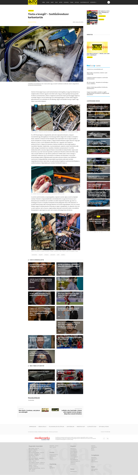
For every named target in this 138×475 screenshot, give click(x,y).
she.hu (92, 450)
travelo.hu (72, 458)
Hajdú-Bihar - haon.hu (34, 459)
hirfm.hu (93, 470)
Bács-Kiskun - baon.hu (34, 448)
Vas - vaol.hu (32, 470)
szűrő (58, 254)
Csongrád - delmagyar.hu (34, 454)
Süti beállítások (104, 426)
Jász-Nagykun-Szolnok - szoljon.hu (37, 462)
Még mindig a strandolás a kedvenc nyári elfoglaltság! (97, 73)
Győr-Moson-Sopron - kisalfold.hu (36, 458)
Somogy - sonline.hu (33, 466)
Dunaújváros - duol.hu (34, 455)
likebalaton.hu (73, 454)
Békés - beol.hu (32, 451)
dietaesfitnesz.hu (74, 459)
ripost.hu (93, 445)
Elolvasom (90, 57)
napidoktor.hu (73, 455)
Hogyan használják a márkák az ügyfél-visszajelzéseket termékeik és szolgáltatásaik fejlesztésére (98, 93)
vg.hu (51, 466)
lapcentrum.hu (94, 461)
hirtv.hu (51, 457)
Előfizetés (92, 2)
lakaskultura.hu (73, 451)
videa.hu (93, 460)
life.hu (92, 448)
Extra (47, 2)
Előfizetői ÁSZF (91, 426)
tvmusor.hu (72, 463)
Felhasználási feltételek (56, 426)
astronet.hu (73, 448)
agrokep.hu (52, 467)
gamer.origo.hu (73, 452)
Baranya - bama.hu (33, 449)
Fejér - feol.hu (32, 456)
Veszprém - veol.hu (54, 445)
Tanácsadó (31, 10)
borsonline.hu (73, 471)
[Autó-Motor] (32, 2)
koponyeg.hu (94, 458)
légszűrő (40, 254)
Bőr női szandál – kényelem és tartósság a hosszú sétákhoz (97, 83)
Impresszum (32, 426)
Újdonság (66, 2)
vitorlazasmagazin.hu (75, 461)
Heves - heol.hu (32, 461)
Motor (60, 2)
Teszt (56, 2)
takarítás (63, 254)
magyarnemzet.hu (54, 454)
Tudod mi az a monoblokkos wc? (95, 69)
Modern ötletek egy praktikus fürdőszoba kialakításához (97, 88)
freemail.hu (93, 457)
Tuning (71, 2)
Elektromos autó (84, 2)
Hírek (43, 2)
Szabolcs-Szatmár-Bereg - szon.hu (37, 468)
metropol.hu (94, 447)
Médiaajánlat (42, 426)
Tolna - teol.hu (32, 469)
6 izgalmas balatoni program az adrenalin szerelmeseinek (97, 78)
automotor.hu (73, 449)
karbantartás (34, 254)
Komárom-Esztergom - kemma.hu (36, 463)
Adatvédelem (70, 426)
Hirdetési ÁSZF (81, 426)
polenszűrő (53, 254)
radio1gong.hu (94, 469)
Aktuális (77, 2)
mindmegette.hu (74, 456)
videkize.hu (73, 462)
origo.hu (51, 458)
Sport (52, 2)
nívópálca (46, 254)
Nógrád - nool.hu (32, 465)
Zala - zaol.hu (53, 447)
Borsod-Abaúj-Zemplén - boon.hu (36, 452)
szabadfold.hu (53, 456)
